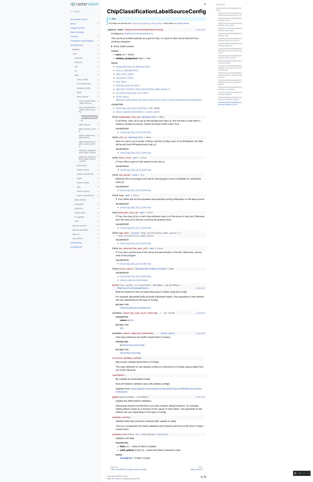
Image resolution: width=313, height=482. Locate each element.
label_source (82, 96)
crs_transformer (84, 84)
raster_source (83, 170)
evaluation (79, 204)
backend (78, 62)
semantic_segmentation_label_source (87, 151)
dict (122, 328)
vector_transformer (85, 195)
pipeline (76, 49)
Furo (138, 479)
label (79, 92)
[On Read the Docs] (202, 477)
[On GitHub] (205, 477)
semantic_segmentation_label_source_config (87, 159)
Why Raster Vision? (79, 19)
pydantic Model (182, 23)
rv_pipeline (79, 217)
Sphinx (118, 479)
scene (79, 178)
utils (79, 187)
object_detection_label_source (87, 136)
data (77, 75)
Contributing (76, 243)
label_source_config (87, 130)
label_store (82, 165)
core (75, 54)
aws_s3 (76, 234)
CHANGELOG (76, 247)
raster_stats (80, 213)
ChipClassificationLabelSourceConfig (89, 118)
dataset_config (83, 88)
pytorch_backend (80, 230)
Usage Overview (77, 28)
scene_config (83, 182)
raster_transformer (85, 174)
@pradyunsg (130, 479)
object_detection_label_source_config (87, 144)
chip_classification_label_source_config (87, 109)
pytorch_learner (80, 225)
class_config (82, 79)
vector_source (83, 191)
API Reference (76, 45)
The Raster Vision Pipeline (82, 41)
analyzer (78, 58)
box (76, 66)
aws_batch (77, 238)
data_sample (80, 200)
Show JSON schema (124, 46)
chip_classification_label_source (87, 102)
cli (76, 71)
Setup (73, 23)
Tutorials (74, 36)
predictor (79, 208)
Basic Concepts (77, 32)
